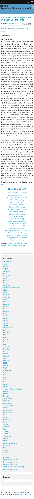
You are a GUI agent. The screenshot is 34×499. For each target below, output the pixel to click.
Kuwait (5, 354)
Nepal (5, 382)
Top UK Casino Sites (17, 240)
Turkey (15, 245)
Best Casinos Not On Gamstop (17, 193)
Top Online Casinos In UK (17, 226)
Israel (5, 342)
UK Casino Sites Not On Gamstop (17, 197)
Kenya (5, 351)
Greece (5, 323)
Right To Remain (14, 24)
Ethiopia (6, 311)
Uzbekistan (7, 445)
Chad (5, 290)
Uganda (5, 438)
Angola (5, 269)
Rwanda (6, 396)
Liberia (5, 365)
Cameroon (6, 285)
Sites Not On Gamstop (17, 200)
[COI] (17, 8)
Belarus (5, 278)
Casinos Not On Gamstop (17, 207)
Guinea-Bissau (8, 328)
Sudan (5, 417)
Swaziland (6, 419)
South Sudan (7, 412)
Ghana (5, 320)
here (2, 184)
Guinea (5, 325)
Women (5, 450)
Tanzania (6, 427)
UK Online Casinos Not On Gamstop (17, 230)
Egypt (14, 243)
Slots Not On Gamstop (17, 219)
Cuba (5, 299)
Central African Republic (11, 288)
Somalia (6, 408)
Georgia (5, 318)
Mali (4, 375)
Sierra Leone (7, 403)
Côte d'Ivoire (7, 297)
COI (2, 2)
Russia (10, 245)
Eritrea (5, 309)
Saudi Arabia (7, 398)
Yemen (5, 452)
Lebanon (6, 361)
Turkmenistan (7, 436)
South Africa (7, 410)
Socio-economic (8, 405)
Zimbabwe (21, 245)
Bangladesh (7, 276)
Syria (5, 422)
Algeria (5, 266)
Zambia (5, 455)
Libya (25, 243)
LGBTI (5, 363)
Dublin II (6, 304)
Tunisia (5, 431)
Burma (5, 280)
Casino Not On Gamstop (17, 202)
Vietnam (6, 448)
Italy (4, 344)
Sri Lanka (6, 415)
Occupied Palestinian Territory (13, 389)
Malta (5, 377)
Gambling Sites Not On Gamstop (17, 235)
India (18, 243)
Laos (4, 358)
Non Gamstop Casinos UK (17, 204)
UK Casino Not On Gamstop (17, 223)
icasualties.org (12, 161)
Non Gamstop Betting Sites (17, 195)
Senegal (6, 401)
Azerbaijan (6, 271)
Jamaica (6, 346)
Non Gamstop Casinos (10, 459)
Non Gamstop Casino (17, 216)
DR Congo (6, 302)
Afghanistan (7, 262)
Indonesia (6, 332)
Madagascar (7, 370)
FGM (4, 313)
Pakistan (4, 245)
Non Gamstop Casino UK (17, 212)
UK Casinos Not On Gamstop (17, 209)
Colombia (6, 295)
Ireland (5, 339)
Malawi (5, 372)
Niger (5, 384)
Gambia (5, 316)
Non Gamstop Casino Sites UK (17, 221)
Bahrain (5, 273)
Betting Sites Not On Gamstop (17, 238)
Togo (5, 429)
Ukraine (5, 441)
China (10, 243)
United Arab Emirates (10, 443)
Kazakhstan (7, 349)
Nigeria (5, 386)
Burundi (5, 283)
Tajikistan (6, 424)
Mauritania (6, 379)
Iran (4, 335)
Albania (5, 264)
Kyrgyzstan (6, 356)
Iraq (22, 243)
